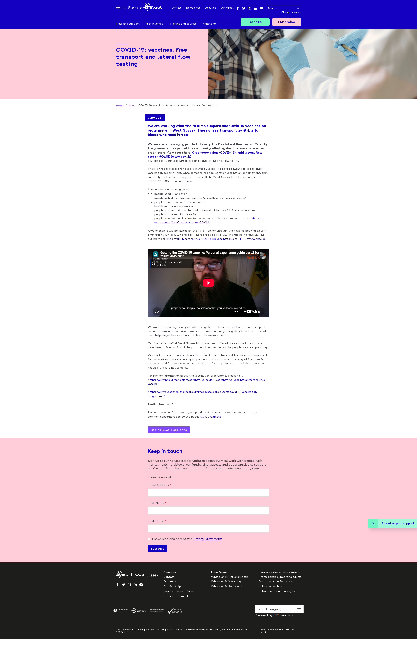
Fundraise (286, 22)
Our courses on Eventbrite (276, 581)
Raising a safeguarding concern (279, 572)
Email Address (159, 485)
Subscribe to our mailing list (277, 591)
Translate (286, 615)
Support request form (179, 591)
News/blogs (193, 7)
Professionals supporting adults (280, 577)
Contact (176, 7)
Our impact (227, 7)
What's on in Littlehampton (229, 577)
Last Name (157, 521)
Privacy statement (176, 596)
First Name (157, 503)
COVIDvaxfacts (210, 416)
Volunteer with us (270, 586)
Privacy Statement (207, 539)
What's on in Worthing (226, 581)
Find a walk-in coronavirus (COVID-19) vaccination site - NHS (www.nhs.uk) (215, 239)
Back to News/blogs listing (169, 430)
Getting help (172, 586)
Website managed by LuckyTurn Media (277, 631)
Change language (291, 12)
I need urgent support (398, 523)
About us (210, 7)
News (131, 105)
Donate (255, 22)
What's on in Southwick (226, 586)
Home (120, 105)
